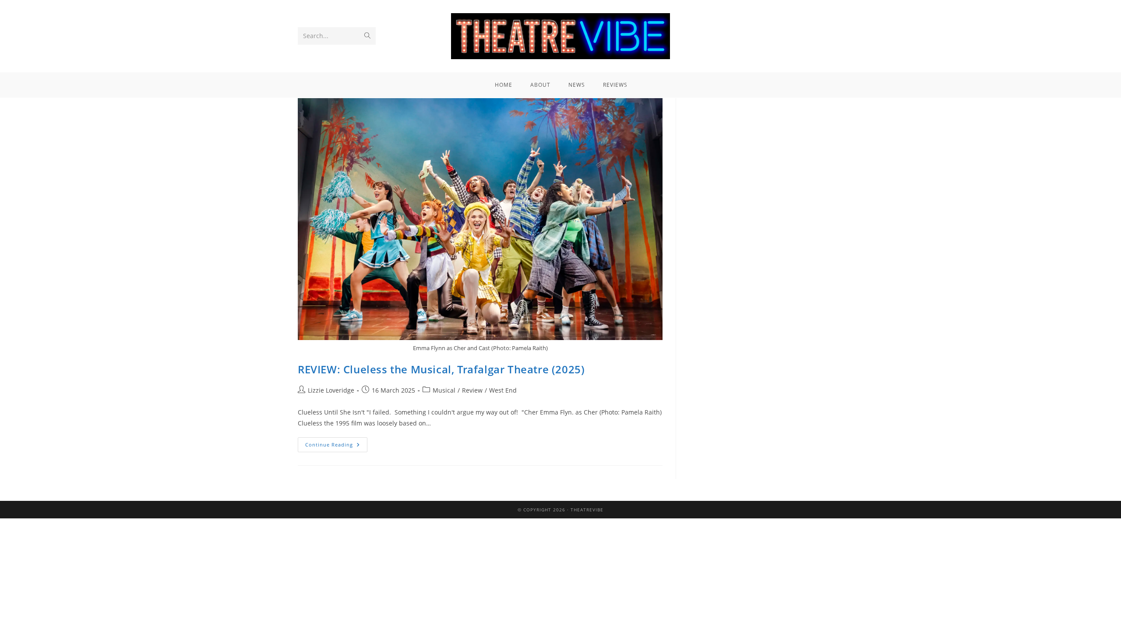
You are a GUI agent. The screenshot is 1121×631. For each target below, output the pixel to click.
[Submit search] (367, 36)
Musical (444, 390)
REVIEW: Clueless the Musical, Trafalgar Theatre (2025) (441, 369)
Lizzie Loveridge (331, 390)
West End (503, 390)
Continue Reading (336, 442)
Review (472, 390)
